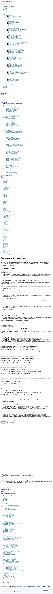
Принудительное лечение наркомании (16, 73)
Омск (4, 218)
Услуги (4, 14)
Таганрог (5, 238)
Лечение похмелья (12, 23)
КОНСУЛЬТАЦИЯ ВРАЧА (17, 103)
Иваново (5, 193)
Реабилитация (9, 78)
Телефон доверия (12, 56)
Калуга (4, 200)
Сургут (4, 236)
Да (1, 176)
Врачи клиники (4, 474)
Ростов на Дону (6, 226)
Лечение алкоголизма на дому (15, 51)
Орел (4, 219)
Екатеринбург (6, 191)
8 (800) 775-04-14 (4, 102)
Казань (4, 197)
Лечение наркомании (10, 59)
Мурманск (5, 210)
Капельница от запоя (13, 21)
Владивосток (6, 187)
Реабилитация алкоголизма (14, 80)
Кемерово (5, 201)
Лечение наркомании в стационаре (16, 67)
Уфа (4, 245)
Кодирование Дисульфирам (14, 31)
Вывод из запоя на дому (13, 18)
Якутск (4, 251)
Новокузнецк (6, 216)
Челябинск (5, 249)
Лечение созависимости (13, 79)
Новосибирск (6, 217)
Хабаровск (5, 246)
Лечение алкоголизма (10, 46)
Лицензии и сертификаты (8, 6)
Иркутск (5, 195)
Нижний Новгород (7, 214)
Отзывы (5, 8)
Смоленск (5, 233)
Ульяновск (5, 244)
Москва (4, 209)
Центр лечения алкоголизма (14, 58)
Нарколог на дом (9, 39)
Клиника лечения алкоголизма (15, 49)
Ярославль (5, 252)
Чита (4, 250)
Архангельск (6, 179)
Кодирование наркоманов (14, 63)
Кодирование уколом (13, 36)
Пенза (4, 222)
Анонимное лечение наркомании (15, 60)
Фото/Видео (5, 9)
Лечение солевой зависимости (15, 71)
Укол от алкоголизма (12, 57)
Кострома (5, 203)
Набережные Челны (7, 211)
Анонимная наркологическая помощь (16, 41)
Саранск (5, 231)
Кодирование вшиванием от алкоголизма (17, 29)
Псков (4, 225)
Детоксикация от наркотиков (14, 61)
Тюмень (5, 243)
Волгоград (5, 189)
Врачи (4, 7)
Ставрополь (5, 235)
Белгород (5, 182)
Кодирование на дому (13, 32)
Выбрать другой (4, 3)
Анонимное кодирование (13, 28)
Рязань (4, 228)
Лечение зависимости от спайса (15, 66)
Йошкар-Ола (6, 196)
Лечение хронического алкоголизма (16, 53)
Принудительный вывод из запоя (15, 24)
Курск (4, 207)
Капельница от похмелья (13, 22)
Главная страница (4, 254)
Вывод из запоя (9, 15)
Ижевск (5, 194)
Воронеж (5, 190)
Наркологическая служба (13, 44)
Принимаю (45, 590)
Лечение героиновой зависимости (15, 65)
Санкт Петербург (7, 230)
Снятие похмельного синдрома (15, 25)
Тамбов (4, 239)
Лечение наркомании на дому (14, 70)
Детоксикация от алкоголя (14, 20)
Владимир (5, 188)
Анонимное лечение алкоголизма (15, 48)
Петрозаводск (6, 224)
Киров (4, 202)
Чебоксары (5, 247)
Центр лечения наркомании (14, 75)
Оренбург (5, 221)
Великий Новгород (7, 186)
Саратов (5, 232)
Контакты (5, 10)
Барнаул (5, 181)
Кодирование (9, 27)
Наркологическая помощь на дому (15, 43)
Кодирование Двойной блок (14, 30)
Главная (5, 13)
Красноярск (5, 205)
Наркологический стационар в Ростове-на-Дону (19, 72)
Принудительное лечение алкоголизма (16, 55)
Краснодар (5, 204)
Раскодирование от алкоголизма (15, 38)
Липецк (5, 208)
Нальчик (5, 212)
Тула (4, 242)
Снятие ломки (11, 74)
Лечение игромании (10, 77)
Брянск (4, 184)
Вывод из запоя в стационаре (14, 17)
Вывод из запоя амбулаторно (14, 16)
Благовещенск (6, 183)
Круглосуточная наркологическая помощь (17, 42)
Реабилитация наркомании (14, 82)
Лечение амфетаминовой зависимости (16, 64)
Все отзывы (3, 486)
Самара (4, 229)
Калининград (6, 198)
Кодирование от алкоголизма (14, 35)
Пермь (4, 223)
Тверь (4, 240)
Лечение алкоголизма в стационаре (16, 50)
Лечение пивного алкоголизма (15, 52)
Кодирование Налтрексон (14, 34)
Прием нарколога (12, 45)
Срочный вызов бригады (6, 103)
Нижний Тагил (6, 215)
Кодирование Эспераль (13, 37)
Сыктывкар (5, 237)
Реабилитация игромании (14, 81)
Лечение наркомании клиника (15, 68)
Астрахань (5, 180)
